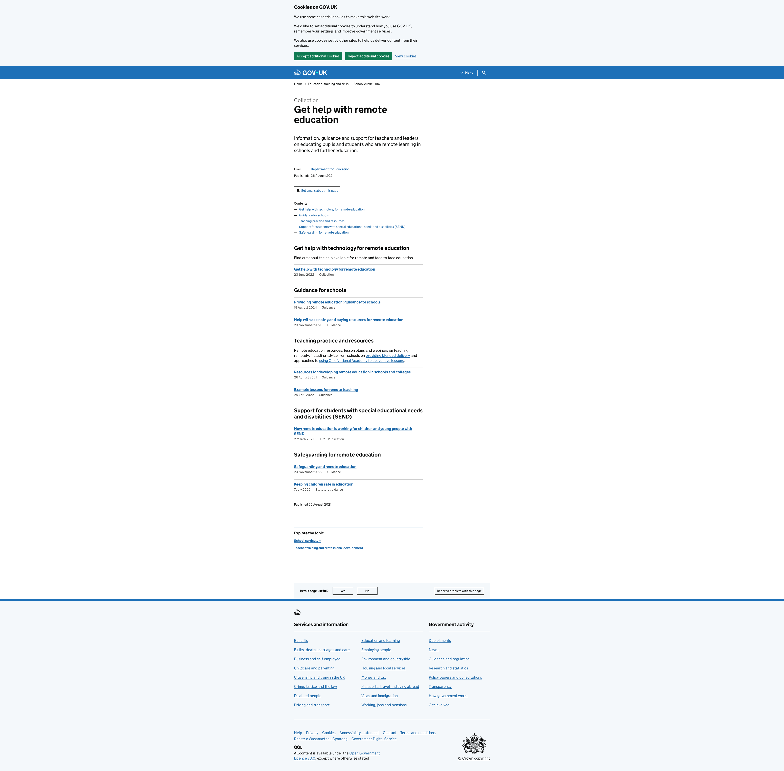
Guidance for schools (314, 215)
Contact (389, 732)
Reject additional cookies (369, 56)
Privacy (312, 732)
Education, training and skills (328, 84)
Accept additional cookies (318, 56)
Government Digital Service (374, 738)
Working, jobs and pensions (384, 705)
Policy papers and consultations (455, 677)
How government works (448, 695)
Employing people (376, 649)
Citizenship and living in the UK (319, 677)
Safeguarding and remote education (325, 466)
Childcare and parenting (314, 668)
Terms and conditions (418, 732)
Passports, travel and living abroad (390, 686)
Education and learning (380, 640)
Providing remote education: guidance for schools (337, 302)
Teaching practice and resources (321, 221)
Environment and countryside (385, 659)
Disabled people (307, 695)
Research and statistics (448, 668)
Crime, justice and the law (315, 686)
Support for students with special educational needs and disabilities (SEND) (352, 227)
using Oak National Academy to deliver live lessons (361, 360)
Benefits (301, 640)
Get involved (439, 705)
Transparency (440, 686)
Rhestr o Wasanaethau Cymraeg (320, 738)
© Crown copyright (474, 758)
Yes (347, 591)
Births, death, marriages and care (322, 649)
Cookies (329, 732)
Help (298, 732)
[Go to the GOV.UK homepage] (310, 72)
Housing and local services (383, 668)
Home (298, 84)
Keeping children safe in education (323, 484)
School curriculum (367, 84)
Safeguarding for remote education (324, 232)
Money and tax (373, 677)
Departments (440, 640)
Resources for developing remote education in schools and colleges (352, 372)
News (434, 649)
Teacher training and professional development (328, 548)
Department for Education (330, 169)
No (371, 591)
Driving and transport (312, 705)
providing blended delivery (388, 355)
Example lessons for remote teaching (326, 389)
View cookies (406, 56)
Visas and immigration (379, 695)
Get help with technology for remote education (332, 209)
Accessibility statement (359, 732)
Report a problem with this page (459, 591)
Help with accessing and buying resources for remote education (348, 319)
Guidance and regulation (449, 659)
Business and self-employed (317, 659)
